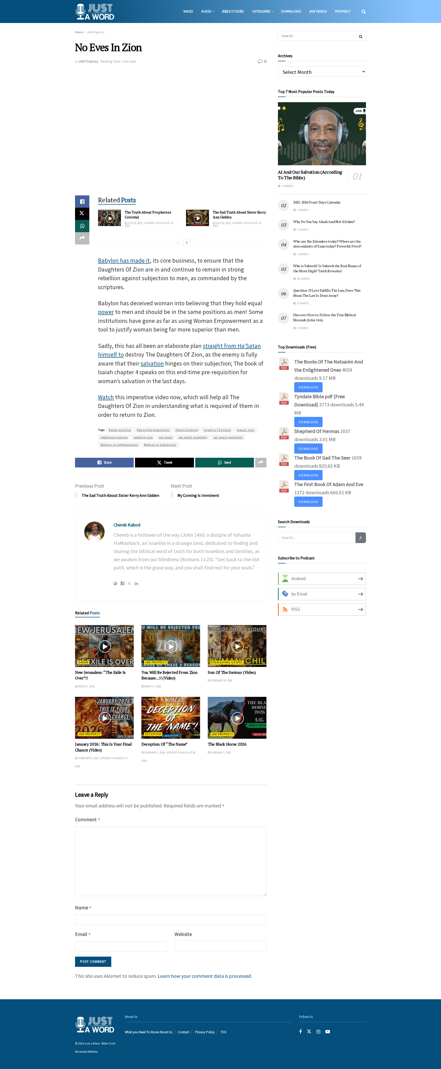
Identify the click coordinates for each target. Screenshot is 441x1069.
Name (83, 907)
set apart (166, 437)
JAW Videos (318, 11)
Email (83, 934)
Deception (153, 734)
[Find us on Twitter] (309, 1031)
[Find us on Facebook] (300, 1031)
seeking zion (143, 437)
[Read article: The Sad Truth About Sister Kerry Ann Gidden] (197, 218)
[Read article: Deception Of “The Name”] (170, 718)
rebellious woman (114, 437)
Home (79, 32)
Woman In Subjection (160, 445)
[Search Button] (364, 11)
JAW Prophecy (96, 32)
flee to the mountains (153, 430)
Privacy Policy (205, 1032)
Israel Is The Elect (217, 430)
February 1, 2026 (220, 752)
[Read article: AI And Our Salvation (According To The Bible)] (322, 133)
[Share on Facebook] (82, 201)
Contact (183, 1032)
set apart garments (228, 437)
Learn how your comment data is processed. (205, 976)
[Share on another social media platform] (82, 238)
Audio (206, 11)
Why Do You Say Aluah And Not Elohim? (324, 221)
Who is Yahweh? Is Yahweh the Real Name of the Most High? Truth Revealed (327, 268)
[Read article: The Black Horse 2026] (237, 718)
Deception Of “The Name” (164, 744)
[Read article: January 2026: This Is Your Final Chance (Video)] (104, 718)
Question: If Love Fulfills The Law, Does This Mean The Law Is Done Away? (326, 293)
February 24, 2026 (221, 680)
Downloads (291, 11)
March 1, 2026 (86, 686)
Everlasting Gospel (227, 662)
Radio (188, 11)
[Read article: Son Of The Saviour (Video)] (237, 646)
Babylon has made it (124, 260)
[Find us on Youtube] (327, 1031)
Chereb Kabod (127, 525)
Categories (261, 11)
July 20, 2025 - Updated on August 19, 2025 (237, 224)
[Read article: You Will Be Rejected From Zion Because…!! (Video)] (170, 646)
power (106, 311)
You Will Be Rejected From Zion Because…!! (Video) (169, 675)
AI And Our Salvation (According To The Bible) (310, 175)
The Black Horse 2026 (227, 744)
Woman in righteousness (119, 445)
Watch (106, 397)
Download (308, 387)
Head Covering (187, 430)
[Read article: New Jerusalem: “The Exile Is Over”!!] (104, 646)
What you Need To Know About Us (148, 1032)
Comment (87, 819)
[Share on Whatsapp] (82, 226)
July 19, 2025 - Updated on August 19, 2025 (149, 224)
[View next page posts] (187, 242)
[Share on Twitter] (82, 214)
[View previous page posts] (178, 242)
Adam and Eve (120, 430)
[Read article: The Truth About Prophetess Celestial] (109, 218)
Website (183, 934)
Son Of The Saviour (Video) (232, 672)
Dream (83, 662)
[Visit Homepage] (95, 11)
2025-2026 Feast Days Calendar (317, 202)
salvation (152, 363)
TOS (223, 1032)
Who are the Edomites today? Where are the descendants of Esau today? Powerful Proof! (327, 244)
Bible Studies (233, 11)
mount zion (245, 430)
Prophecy (342, 11)
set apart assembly (192, 437)
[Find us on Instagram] (318, 1031)
